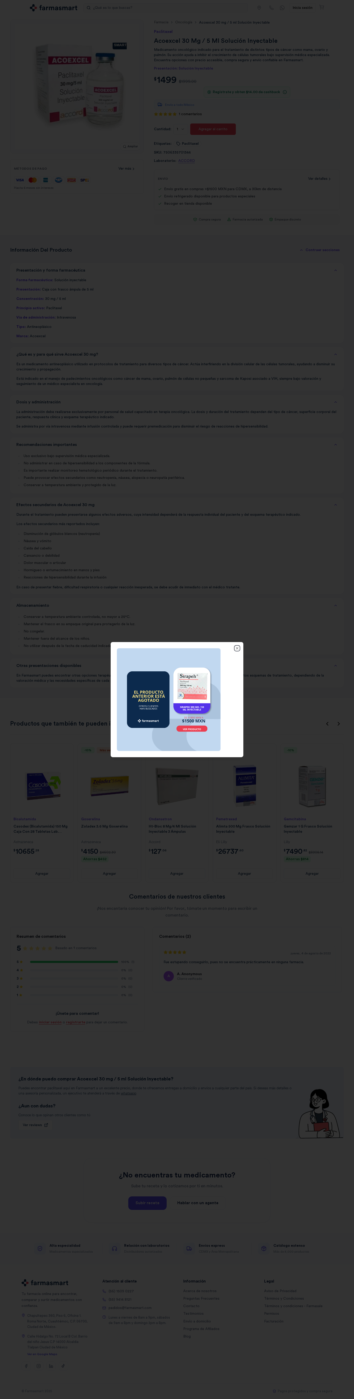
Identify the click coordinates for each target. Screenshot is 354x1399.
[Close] (237, 648)
